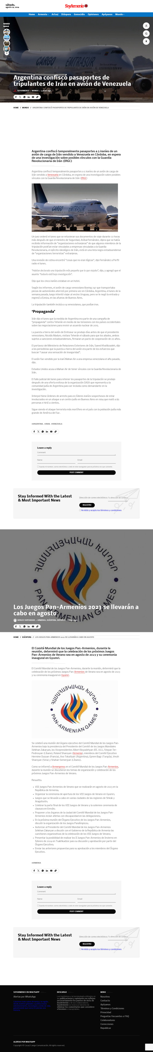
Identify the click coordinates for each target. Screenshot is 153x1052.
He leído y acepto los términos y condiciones (101, 510)
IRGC (83, 178)
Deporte (61, 620)
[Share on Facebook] (16, 97)
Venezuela (53, 175)
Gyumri (65, 675)
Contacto (105, 1001)
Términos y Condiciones (112, 1009)
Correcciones (106, 1024)
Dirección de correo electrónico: (93, 498)
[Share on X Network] (20, 97)
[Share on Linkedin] (29, 97)
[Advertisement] (76, 126)
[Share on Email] (33, 97)
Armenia (41, 620)
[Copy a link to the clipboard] (37, 97)
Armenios (79, 672)
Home (16, 108)
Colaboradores (107, 1020)
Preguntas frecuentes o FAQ (114, 1016)
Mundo (35, 91)
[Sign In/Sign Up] (146, 25)
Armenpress (58, 767)
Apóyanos (105, 1005)
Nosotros (105, 997)
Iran (47, 424)
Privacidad (105, 1012)
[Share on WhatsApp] (24, 97)
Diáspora (51, 620)
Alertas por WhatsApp (24, 997)
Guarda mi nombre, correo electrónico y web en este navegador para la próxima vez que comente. (76, 467)
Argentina (38, 424)
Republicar (105, 1028)
